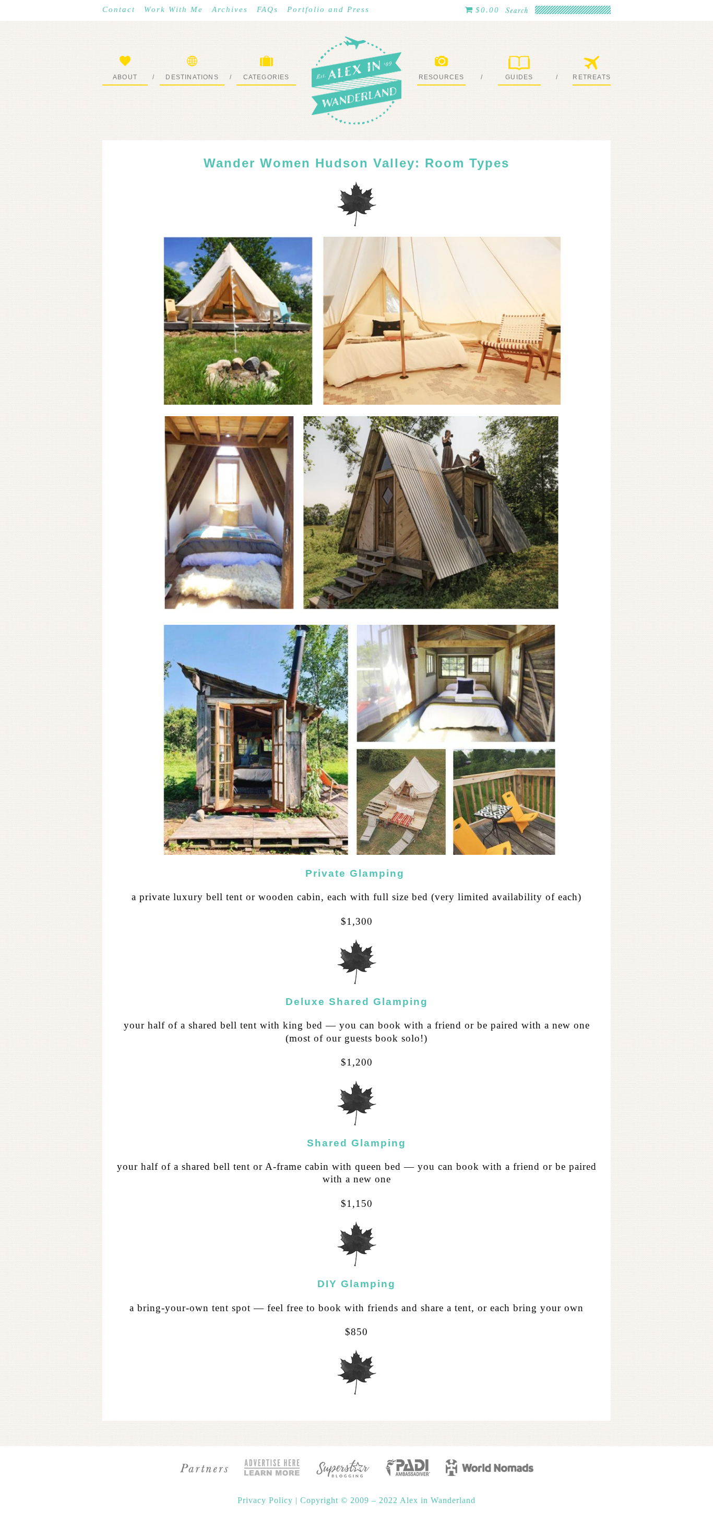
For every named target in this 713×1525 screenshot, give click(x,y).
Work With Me (173, 9)
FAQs (267, 9)
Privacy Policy (266, 1500)
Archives (230, 9)
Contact (118, 9)
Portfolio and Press (328, 9)
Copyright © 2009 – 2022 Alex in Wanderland (388, 1500)
